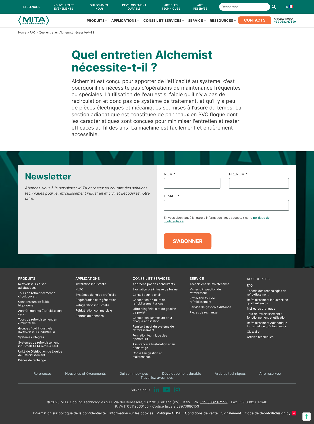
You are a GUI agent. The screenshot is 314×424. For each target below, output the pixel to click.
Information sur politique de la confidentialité (69, 413)
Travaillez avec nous (157, 378)
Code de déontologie (262, 413)
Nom (170, 174)
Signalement (231, 413)
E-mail (172, 196)
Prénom (238, 174)
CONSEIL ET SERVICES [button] (162, 20)
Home (22, 32)
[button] (288, 7)
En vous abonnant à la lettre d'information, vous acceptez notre (217, 219)
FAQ (32, 32)
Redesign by (281, 413)
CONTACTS (255, 20)
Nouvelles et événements (85, 374)
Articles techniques (230, 374)
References (42, 374)
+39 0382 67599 (285, 21)
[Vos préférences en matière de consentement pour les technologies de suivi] (306, 416)
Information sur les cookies (131, 413)
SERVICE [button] (195, 20)
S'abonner (187, 241)
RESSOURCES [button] (221, 20)
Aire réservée (270, 374)
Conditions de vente (201, 413)
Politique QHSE (169, 413)
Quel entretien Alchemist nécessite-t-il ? (66, 32)
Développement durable (181, 374)
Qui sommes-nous (133, 374)
